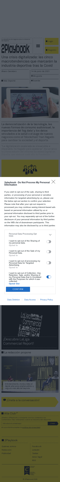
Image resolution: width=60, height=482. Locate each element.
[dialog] (30, 241)
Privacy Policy (46, 299)
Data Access (30, 299)
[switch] (48, 241)
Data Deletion (13, 299)
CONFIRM (18, 289)
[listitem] (30, 235)
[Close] (54, 182)
